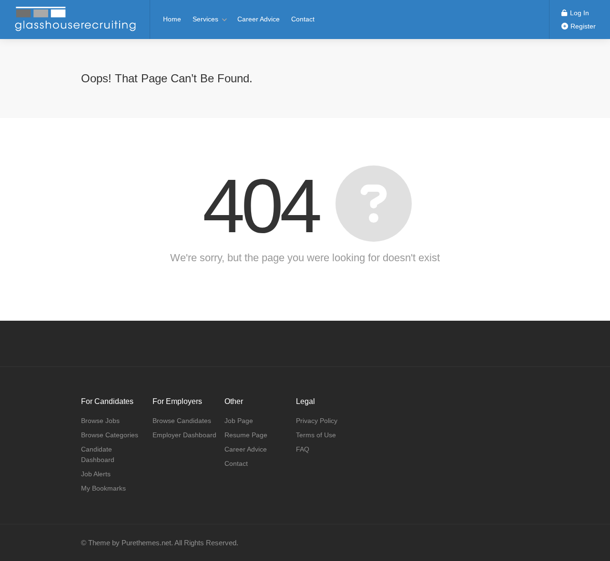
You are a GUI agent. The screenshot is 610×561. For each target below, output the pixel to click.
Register (582, 26)
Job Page (238, 420)
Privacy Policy (316, 420)
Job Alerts (96, 474)
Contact (303, 19)
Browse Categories (109, 435)
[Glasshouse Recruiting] (75, 31)
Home (172, 19)
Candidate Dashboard (97, 454)
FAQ (302, 449)
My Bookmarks (103, 488)
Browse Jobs (100, 420)
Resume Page (245, 435)
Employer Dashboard (184, 435)
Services (205, 19)
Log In (578, 13)
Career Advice (258, 19)
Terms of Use (316, 435)
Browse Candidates (181, 420)
